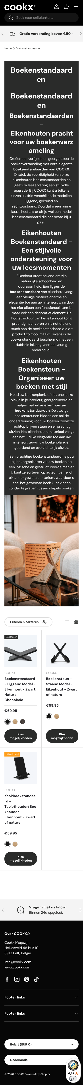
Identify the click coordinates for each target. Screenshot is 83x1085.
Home (8, 48)
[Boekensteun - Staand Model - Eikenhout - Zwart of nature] (62, 651)
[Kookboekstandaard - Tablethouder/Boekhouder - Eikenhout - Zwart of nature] (20, 768)
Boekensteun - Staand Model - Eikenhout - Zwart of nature (61, 686)
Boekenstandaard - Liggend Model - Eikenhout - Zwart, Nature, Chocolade (20, 689)
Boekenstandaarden (28, 48)
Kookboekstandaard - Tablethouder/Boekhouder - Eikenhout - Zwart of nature (20, 809)
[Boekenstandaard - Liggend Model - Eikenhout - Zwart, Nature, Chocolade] (20, 651)
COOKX (19, 1074)
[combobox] (41, 17)
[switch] (73, 1078)
